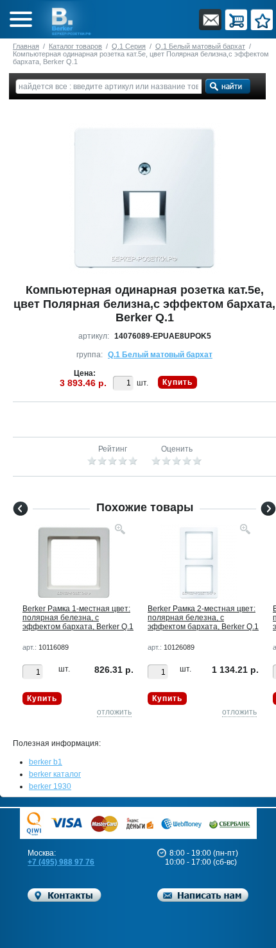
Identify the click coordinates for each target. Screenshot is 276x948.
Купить (177, 382)
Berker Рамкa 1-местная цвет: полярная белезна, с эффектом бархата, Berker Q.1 (78, 617)
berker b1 (45, 762)
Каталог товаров (75, 46)
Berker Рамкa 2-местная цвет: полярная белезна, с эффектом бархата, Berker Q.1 (203, 617)
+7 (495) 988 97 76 (61, 862)
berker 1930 (50, 786)
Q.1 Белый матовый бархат (200, 46)
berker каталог (55, 774)
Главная (26, 46)
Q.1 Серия (129, 46)
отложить (114, 711)
